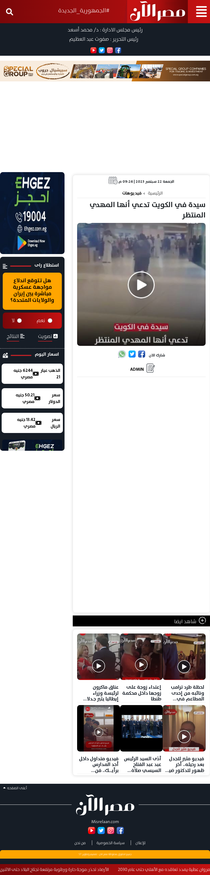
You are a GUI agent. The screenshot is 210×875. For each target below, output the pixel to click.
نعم (41, 320)
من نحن (80, 842)
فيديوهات (132, 193)
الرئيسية (155, 193)
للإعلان (140, 842)
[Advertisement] (105, 131)
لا (13, 320)
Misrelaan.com (105, 821)
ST (80, 854)
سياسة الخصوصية (111, 842)
